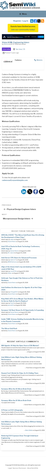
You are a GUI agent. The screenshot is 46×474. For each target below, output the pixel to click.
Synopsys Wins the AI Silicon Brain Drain (16, 389)
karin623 (11, 305)
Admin (6, 44)
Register (17, 21)
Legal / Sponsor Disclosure (17, 468)
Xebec (10, 273)
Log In (25, 21)
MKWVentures (12, 262)
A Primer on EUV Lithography (12, 410)
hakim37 (13, 260)
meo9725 (13, 271)
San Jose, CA (20, 49)
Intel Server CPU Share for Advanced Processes (19, 258)
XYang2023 (14, 292)
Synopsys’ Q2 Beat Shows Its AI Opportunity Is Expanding (22, 310)
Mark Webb (28, 430)
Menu (24, 14)
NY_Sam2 (11, 253)
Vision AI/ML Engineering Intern (15, 42)
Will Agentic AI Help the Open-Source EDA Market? (20, 346)
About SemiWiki (32, 468)
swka (12, 239)
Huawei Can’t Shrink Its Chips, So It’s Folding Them (19, 373)
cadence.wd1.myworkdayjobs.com (15, 180)
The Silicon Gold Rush (9, 328)
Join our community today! (23, 29)
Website (39, 60)
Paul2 (12, 303)
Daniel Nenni (12, 241)
